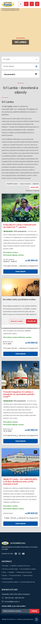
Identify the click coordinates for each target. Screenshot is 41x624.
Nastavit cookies (17, 321)
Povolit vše (31, 321)
